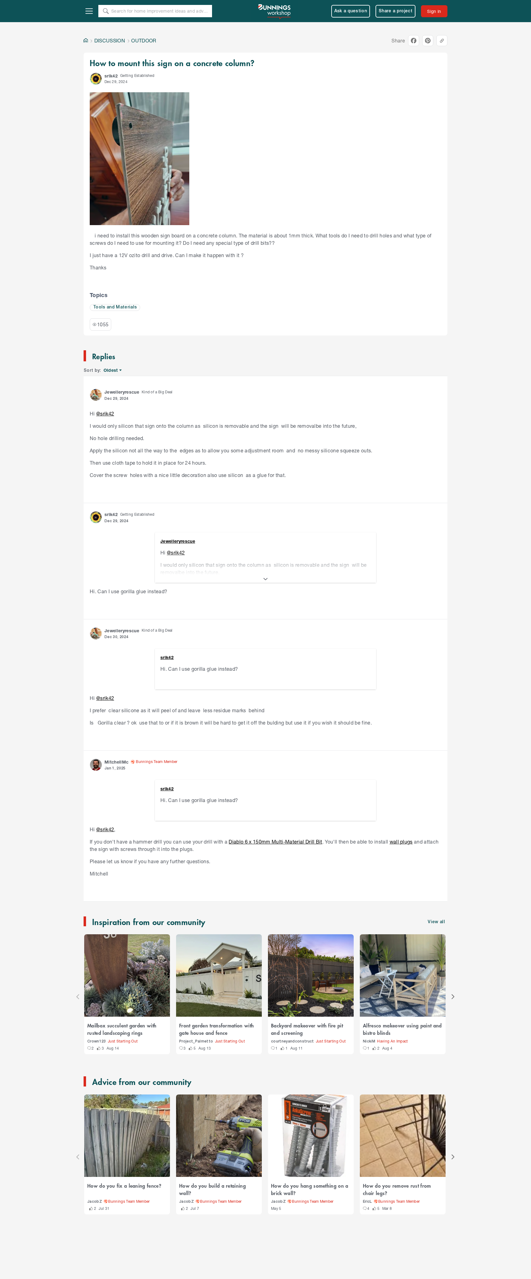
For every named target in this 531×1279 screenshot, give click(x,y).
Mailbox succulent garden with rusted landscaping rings (121, 1029)
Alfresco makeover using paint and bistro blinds (402, 1029)
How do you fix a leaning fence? (124, 1185)
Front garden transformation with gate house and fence (216, 1029)
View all (436, 922)
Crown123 (96, 1041)
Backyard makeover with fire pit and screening (307, 1029)
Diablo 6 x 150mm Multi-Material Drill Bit (275, 841)
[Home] (86, 40)
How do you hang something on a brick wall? (309, 1189)
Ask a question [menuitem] (350, 11)
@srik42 (105, 413)
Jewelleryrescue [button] (121, 392)
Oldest (111, 370)
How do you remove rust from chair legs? (397, 1189)
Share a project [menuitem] (395, 11)
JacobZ (94, 1201)
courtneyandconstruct (292, 1041)
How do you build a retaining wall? (212, 1189)
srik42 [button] (111, 75)
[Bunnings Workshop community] (275, 11)
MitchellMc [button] (116, 762)
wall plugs (401, 841)
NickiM (369, 1041)
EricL (367, 1201)
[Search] (106, 11)
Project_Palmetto (196, 1041)
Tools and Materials (115, 307)
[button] (96, 79)
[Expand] (265, 579)
